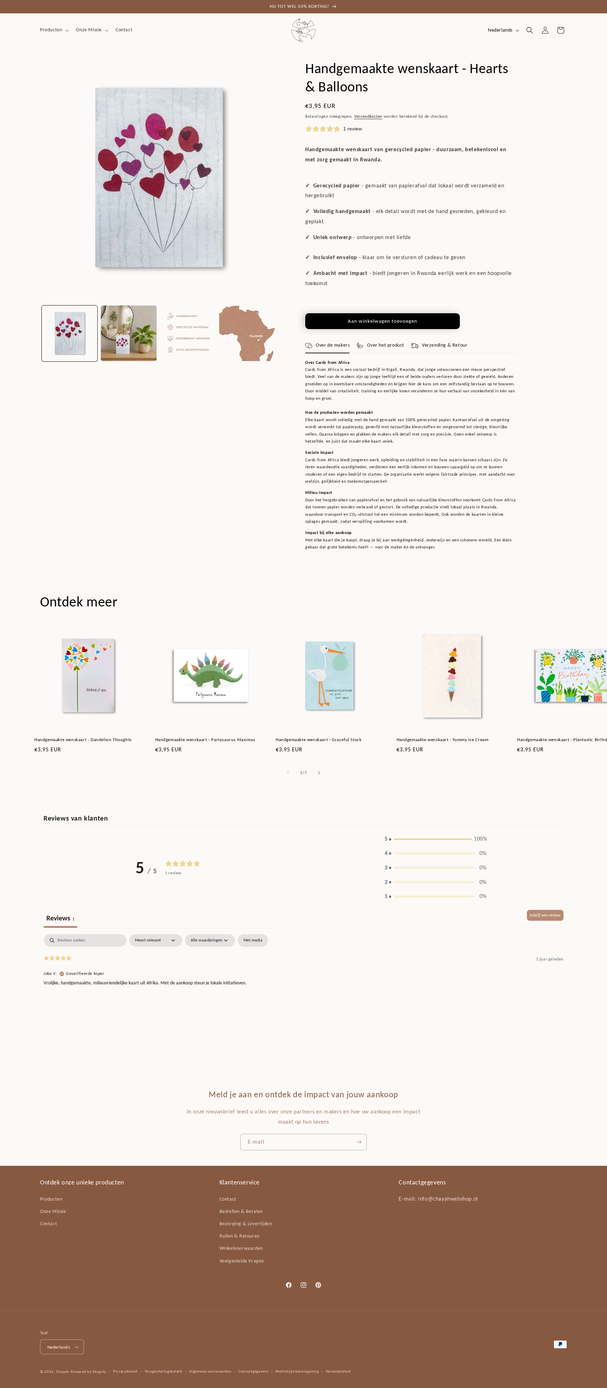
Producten (51, 1199)
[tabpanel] (303, 979)
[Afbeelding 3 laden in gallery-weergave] (188, 333)
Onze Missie (53, 1211)
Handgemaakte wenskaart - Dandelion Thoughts (83, 739)
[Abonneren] (358, 1142)
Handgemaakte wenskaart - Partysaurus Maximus (205, 739)
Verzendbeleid (338, 1371)
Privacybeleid (125, 1371)
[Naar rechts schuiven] (319, 772)
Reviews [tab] (60, 918)
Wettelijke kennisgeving (297, 1371)
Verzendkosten (368, 116)
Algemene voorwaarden (210, 1371)
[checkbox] (253, 940)
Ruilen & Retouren (240, 1236)
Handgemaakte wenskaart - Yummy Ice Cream (443, 739)
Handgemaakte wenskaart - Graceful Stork (318, 739)
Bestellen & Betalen (241, 1211)
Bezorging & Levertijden (246, 1224)
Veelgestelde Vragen (242, 1261)
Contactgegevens (253, 1371)
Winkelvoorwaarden (241, 1248)
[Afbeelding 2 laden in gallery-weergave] (128, 333)
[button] (54, 30)
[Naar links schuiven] (288, 772)
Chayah (62, 1371)
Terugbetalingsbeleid (163, 1371)
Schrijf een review (545, 915)
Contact (48, 1224)
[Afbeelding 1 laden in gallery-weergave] (69, 333)
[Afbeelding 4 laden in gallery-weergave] (247, 333)
